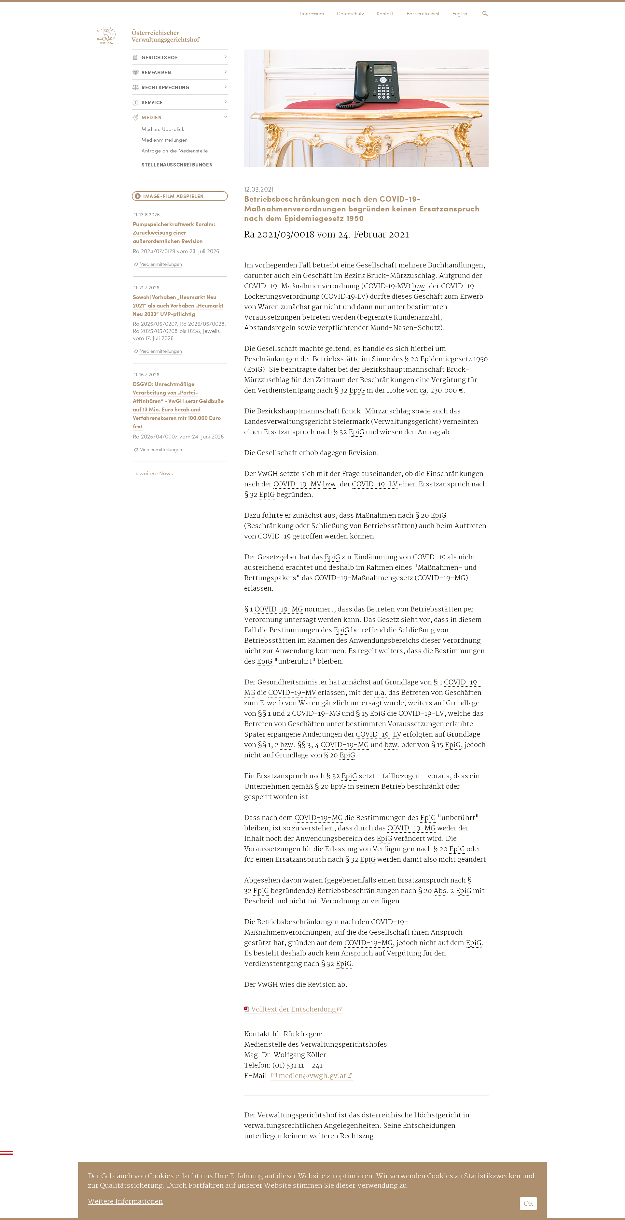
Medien (152, 117)
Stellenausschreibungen (177, 164)
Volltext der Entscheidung (293, 1009)
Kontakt (385, 14)
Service (152, 102)
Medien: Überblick (163, 129)
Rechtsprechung (165, 87)
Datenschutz (350, 14)
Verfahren (156, 72)
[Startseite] (147, 33)
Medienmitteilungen (165, 140)
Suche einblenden (485, 13)
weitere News (156, 474)
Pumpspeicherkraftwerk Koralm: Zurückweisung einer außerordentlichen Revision (174, 232)
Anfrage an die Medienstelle (175, 151)
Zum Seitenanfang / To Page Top (6, 1153)
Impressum (312, 14)
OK (528, 1203)
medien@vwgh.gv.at (312, 1076)
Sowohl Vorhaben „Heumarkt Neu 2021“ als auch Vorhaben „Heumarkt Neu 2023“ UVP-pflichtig (178, 305)
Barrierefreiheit (423, 14)
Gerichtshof (160, 57)
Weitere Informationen (125, 1202)
